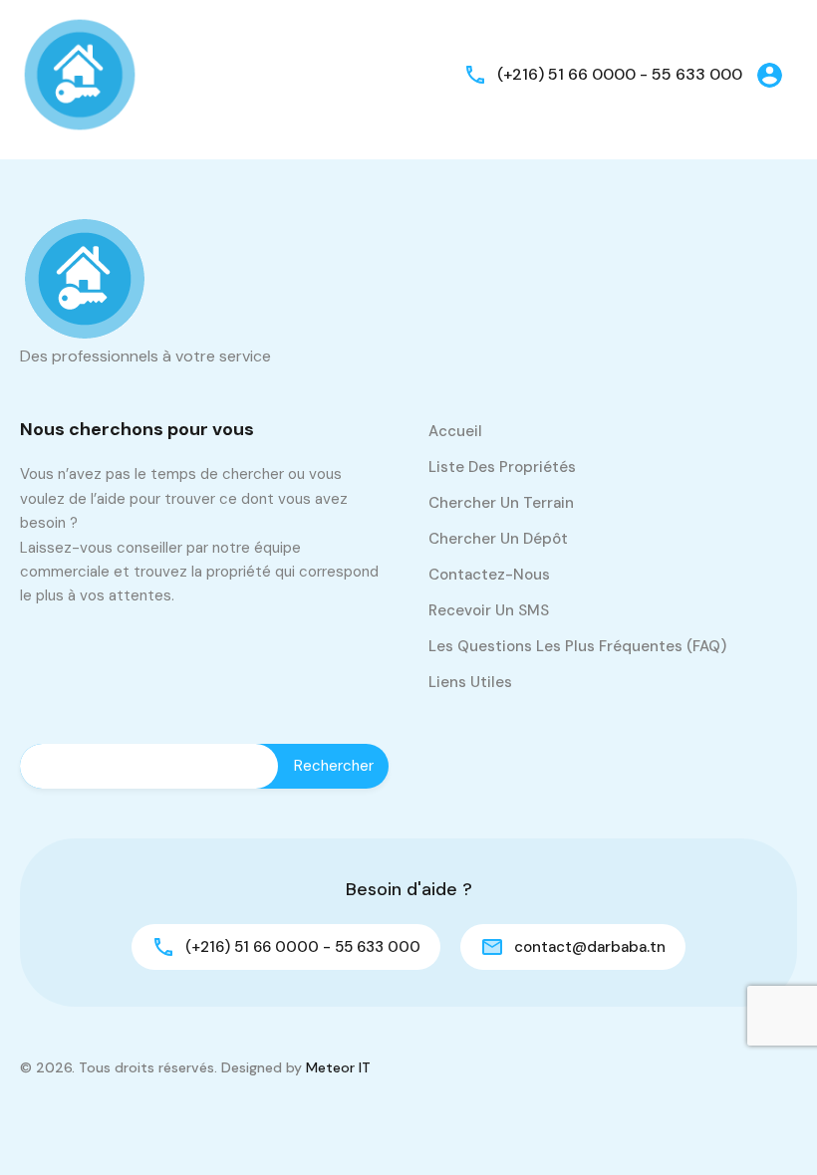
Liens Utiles (470, 682)
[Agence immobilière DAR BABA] (79, 73)
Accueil (455, 431)
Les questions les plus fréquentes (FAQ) (577, 646)
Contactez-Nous (489, 575)
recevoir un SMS (488, 610)
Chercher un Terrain (501, 503)
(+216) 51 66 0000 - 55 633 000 (619, 74)
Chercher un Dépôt (498, 539)
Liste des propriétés (502, 467)
